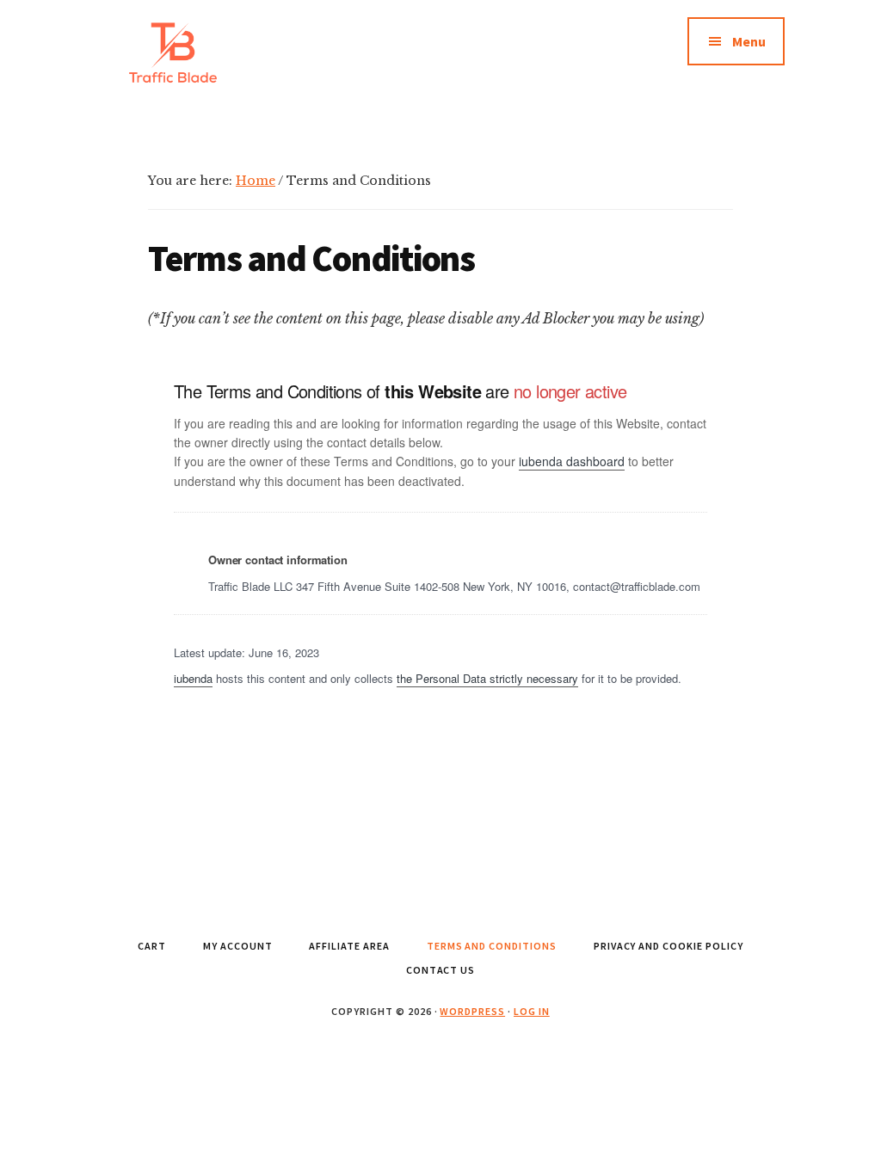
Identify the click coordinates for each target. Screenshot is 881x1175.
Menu (749, 41)
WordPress (472, 1011)
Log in (532, 1011)
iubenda (193, 678)
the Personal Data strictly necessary (487, 678)
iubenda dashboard (572, 461)
